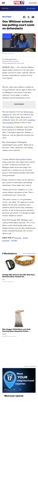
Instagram (5, 240)
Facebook (18, 238)
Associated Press (11, 59)
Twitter (25, 238)
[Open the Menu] (3, 2)
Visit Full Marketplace (29, 253)
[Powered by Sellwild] (33, 366)
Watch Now (32, 3)
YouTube (14, 240)
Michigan (6, 17)
